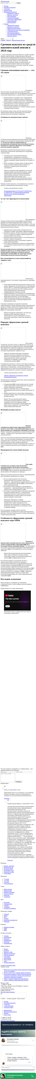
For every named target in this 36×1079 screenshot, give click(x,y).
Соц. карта (7, 956)
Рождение (7, 902)
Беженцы (6, 939)
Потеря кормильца (9, 962)
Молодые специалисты (10, 920)
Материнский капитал (10, 1011)
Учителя (6, 914)
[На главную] (5, 1)
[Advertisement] (18, 691)
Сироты (6, 905)
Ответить (6, 798)
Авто (5, 961)
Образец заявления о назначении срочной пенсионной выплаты (16, 376)
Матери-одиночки (9, 892)
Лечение (6, 950)
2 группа (6, 880)
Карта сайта (7, 1014)
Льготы (6, 1001)
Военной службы (9, 872)
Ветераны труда (8, 867)
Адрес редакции (8, 1006)
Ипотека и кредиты (9, 953)
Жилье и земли (8, 952)
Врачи (6, 915)
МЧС (5, 930)
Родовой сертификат (10, 908)
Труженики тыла (9, 870)
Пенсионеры (7, 937)
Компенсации (8, 1010)
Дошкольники (8, 904)
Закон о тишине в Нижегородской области (16, 978)
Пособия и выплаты (9, 1003)
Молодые (6, 895)
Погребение (7, 958)
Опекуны (6, 942)
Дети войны (7, 873)
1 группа (6, 879)
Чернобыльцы (8, 943)
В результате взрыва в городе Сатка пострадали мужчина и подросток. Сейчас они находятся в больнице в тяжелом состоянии (17, 975)
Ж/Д (5, 917)
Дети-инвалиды (8, 883)
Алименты (7, 896)
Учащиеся (7, 907)
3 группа (6, 882)
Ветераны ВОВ (8, 869)
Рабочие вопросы (9, 955)
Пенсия (6, 1013)
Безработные (7, 940)
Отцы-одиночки (8, 893)
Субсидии (7, 1004)
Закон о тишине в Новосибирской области (16, 980)
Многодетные (8, 889)
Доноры (6, 936)
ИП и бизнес (7, 959)
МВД (5, 928)
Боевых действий (9, 866)
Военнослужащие (9, 927)
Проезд (6, 949)
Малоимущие (8, 890)
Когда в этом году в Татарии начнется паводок (17, 972)
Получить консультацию (8, 992)
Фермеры (6, 921)
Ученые (6, 918)
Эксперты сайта (8, 1007)
